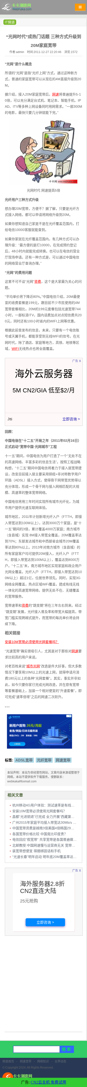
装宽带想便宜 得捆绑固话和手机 (36, 851)
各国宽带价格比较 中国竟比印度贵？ (39, 834)
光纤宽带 (44, 760)
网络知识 (43, 1061)
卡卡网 (21, 8)
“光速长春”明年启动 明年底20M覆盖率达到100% (48, 857)
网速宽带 (63, 760)
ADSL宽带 (24, 760)
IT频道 (10, 22)
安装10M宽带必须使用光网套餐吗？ (39, 811)
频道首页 (8, 1061)
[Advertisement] (43, 984)
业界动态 (60, 1061)
